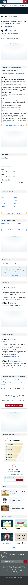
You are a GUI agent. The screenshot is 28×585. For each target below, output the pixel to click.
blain (3, 197)
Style (2, 263)
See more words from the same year (10, 185)
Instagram (21, 571)
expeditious (13, 472)
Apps (14, 566)
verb (14, 31)
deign (15, 203)
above (19, 176)
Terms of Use (21, 567)
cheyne (4, 203)
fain (15, 206)
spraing (3, 226)
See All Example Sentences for (13, 125)
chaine (15, 200)
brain (15, 197)
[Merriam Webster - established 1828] (4, 1)
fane (3, 209)
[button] (4, 5)
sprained (6, 26)
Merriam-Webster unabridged (14, 405)
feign (15, 209)
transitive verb (4, 36)
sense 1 (21, 172)
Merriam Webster (4, 555)
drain (3, 206)
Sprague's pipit (5, 223)
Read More (20, 74)
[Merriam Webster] (14, 466)
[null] (19, 472)
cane (3, 200)
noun (15, 16)
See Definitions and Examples (13, 474)
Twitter (12, 571)
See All (13, 547)
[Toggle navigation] (1, 2)
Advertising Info (21, 566)
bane (15, 194)
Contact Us (6, 567)
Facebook (7, 571)
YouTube (16, 571)
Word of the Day (14, 469)
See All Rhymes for (13, 213)
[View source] (25, 84)
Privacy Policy (13, 567)
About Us (9, 566)
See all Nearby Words (13, 230)
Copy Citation (14, 275)
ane (3, 194)
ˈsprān (3, 19)
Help (4, 566)
